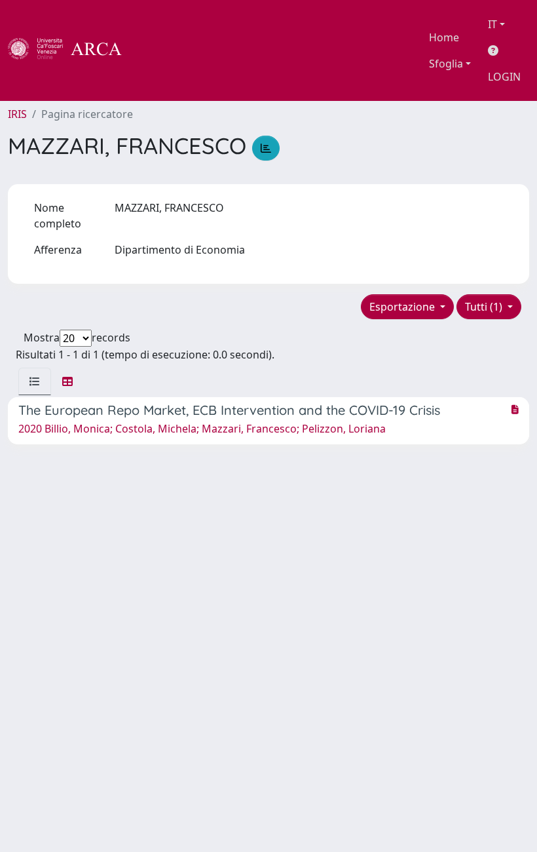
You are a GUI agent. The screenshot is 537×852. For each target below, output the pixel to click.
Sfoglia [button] (446, 63)
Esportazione (403, 307)
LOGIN (504, 76)
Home (444, 37)
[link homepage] (72, 50)
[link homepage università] (157, 50)
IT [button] (492, 24)
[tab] (34, 381)
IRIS (17, 114)
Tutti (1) (485, 307)
